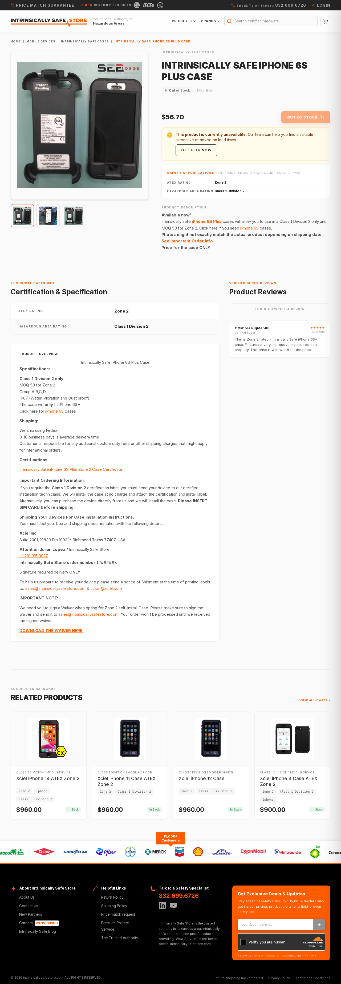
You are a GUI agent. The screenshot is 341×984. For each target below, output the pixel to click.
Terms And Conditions (312, 978)
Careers (38, 923)
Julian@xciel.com (106, 588)
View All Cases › (314, 700)
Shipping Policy (114, 906)
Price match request (118, 914)
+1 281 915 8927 (33, 555)
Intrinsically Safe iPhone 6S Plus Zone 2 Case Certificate (70, 469)
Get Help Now (196, 150)
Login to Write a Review (280, 309)
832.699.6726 (179, 896)
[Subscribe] (319, 924)
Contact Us (28, 906)
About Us (27, 897)
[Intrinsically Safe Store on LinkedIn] (162, 905)
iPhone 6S (249, 228)
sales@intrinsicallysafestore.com (55, 588)
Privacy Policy (279, 978)
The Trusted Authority (119, 938)
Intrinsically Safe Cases (85, 41)
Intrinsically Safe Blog (37, 931)
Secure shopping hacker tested (238, 978)
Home (16, 41)
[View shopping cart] (325, 21)
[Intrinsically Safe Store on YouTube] (173, 905)
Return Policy (112, 897)
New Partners (30, 914)
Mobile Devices (40, 41)
